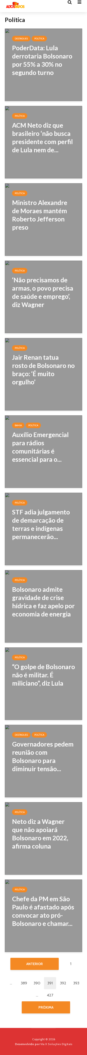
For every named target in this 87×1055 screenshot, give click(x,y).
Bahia (18, 425)
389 (24, 983)
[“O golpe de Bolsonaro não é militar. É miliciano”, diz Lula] (43, 683)
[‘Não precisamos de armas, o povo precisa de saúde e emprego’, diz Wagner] (43, 296)
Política (39, 38)
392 (63, 983)
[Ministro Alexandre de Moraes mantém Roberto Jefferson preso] (43, 219)
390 (37, 983)
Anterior (34, 964)
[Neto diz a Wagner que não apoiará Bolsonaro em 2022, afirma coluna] (43, 838)
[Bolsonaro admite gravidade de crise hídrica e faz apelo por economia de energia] (43, 606)
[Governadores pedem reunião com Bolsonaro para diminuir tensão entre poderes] (43, 760)
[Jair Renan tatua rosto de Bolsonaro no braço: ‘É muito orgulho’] (43, 374)
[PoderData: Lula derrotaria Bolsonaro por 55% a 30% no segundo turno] (43, 64)
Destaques (21, 38)
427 (50, 995)
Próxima (45, 1007)
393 (76, 983)
